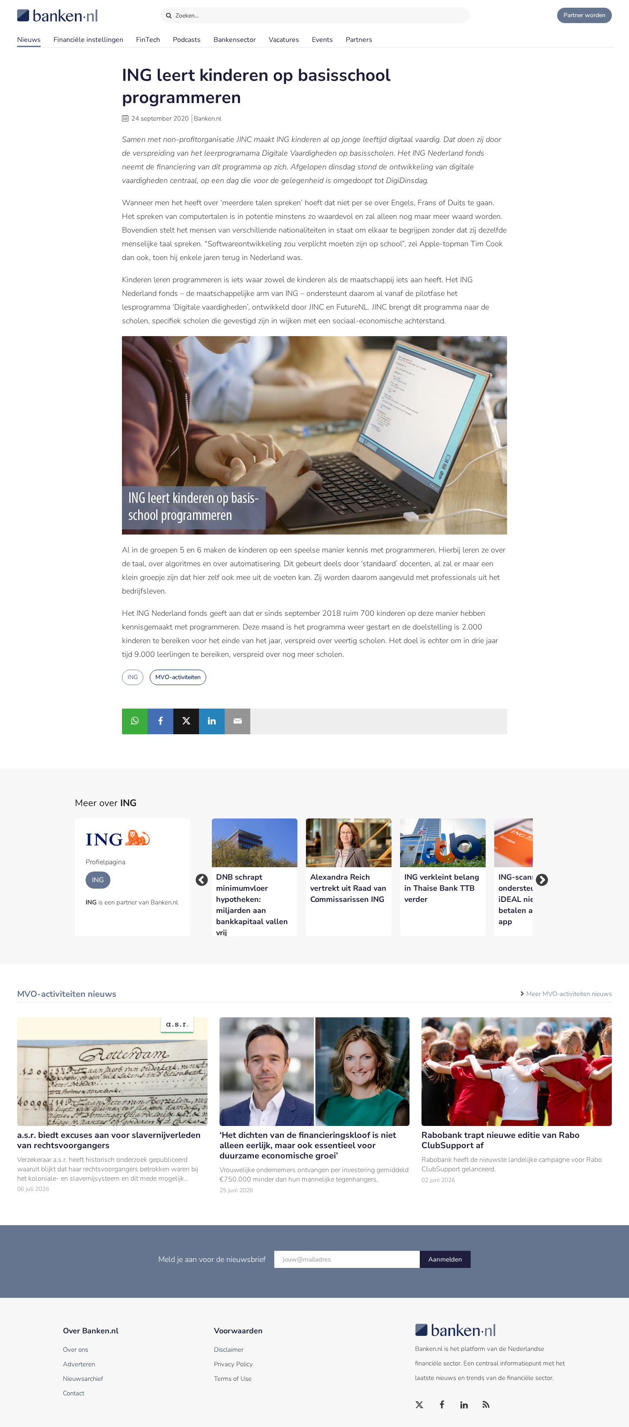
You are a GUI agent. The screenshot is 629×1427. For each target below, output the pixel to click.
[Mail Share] (237, 721)
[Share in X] (186, 721)
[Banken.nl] (36, 10)
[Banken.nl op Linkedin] (464, 1405)
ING (133, 677)
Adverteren (79, 1364)
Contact (73, 1393)
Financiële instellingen (88, 39)
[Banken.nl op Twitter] (419, 1405)
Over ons (75, 1349)
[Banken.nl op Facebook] (442, 1405)
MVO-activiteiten (178, 677)
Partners (359, 39)
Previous (199, 877)
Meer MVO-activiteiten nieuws (569, 994)
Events (322, 39)
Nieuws (29, 39)
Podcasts (187, 39)
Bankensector (235, 39)
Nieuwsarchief (83, 1378)
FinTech (148, 39)
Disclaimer (228, 1349)
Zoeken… (186, 16)
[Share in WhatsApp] (135, 721)
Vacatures (284, 39)
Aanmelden (445, 1259)
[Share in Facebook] (160, 721)
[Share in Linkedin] (212, 721)
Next (539, 877)
